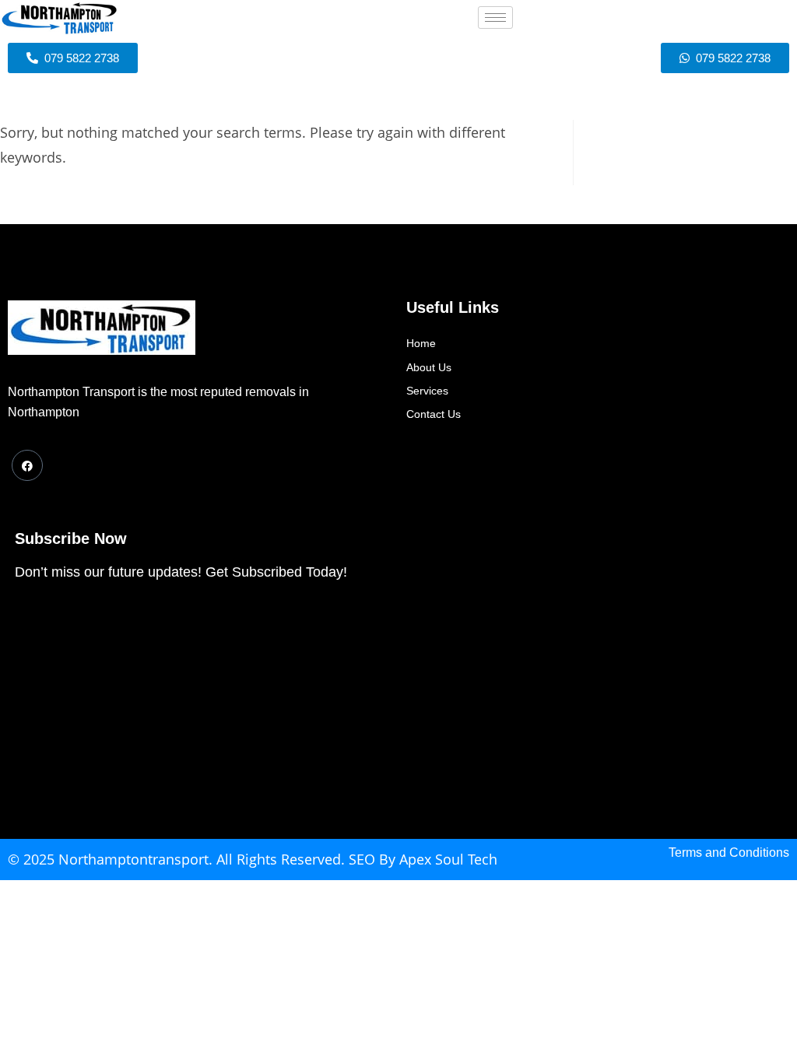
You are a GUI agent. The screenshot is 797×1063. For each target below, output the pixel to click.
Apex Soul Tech (448, 859)
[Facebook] (27, 465)
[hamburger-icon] (495, 17)
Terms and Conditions (729, 852)
